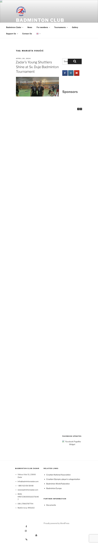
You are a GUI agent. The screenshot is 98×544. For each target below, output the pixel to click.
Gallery (75, 27)
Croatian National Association (58, 475)
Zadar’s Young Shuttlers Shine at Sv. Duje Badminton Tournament (37, 67)
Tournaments (60, 27)
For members (42, 27)
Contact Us (27, 33)
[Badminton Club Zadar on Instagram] (71, 73)
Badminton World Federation (58, 484)
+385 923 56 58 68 (25, 486)
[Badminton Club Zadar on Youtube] (76, 73)
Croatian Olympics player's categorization (63, 479)
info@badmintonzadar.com (28, 481)
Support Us (11, 33)
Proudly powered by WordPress (56, 523)
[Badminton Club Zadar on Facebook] (65, 73)
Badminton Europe (54, 488)
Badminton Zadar (13, 27)
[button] (81, 109)
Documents (51, 505)
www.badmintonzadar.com (28, 490)
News (29, 27)
